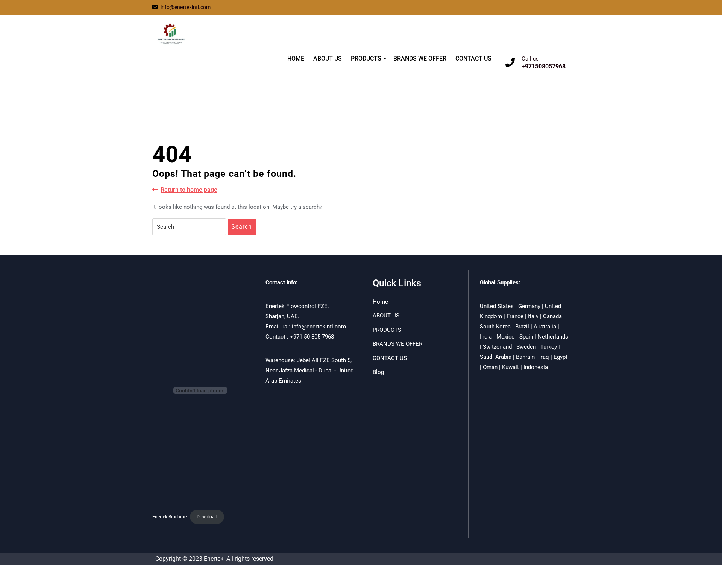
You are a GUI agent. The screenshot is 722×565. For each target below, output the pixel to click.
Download (207, 516)
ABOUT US (327, 58)
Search (241, 226)
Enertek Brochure (169, 516)
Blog (378, 372)
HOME (295, 58)
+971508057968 (544, 66)
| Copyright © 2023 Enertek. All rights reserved (212, 558)
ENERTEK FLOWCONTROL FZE (196, 69)
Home (380, 301)
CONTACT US (473, 58)
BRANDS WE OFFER (419, 58)
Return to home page (189, 190)
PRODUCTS (366, 58)
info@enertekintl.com (186, 7)
